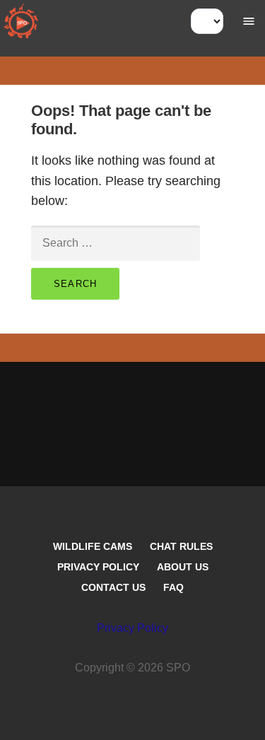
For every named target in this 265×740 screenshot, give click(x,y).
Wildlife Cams (92, 546)
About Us (182, 566)
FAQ (173, 587)
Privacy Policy (98, 566)
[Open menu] (248, 21)
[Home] (21, 21)
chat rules (181, 546)
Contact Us (113, 587)
